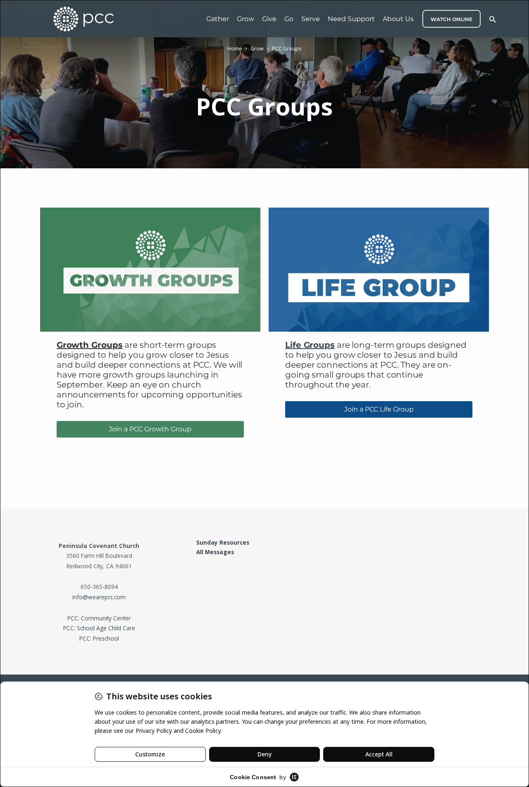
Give (269, 19)
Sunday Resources (222, 542)
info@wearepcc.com (99, 597)
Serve (310, 19)
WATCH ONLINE (451, 19)
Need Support (351, 19)
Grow (245, 19)
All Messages (215, 552)
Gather (217, 19)
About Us (398, 19)
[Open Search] (492, 19)
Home (234, 48)
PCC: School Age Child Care (99, 628)
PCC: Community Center (99, 618)
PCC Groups (286, 48)
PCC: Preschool (99, 638)
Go (288, 19)
